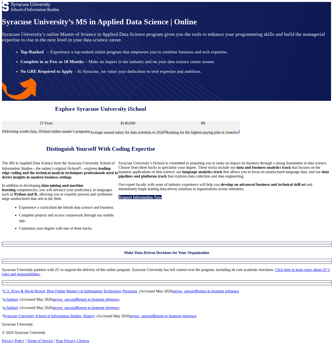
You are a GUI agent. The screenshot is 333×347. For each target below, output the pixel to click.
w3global (10, 299)
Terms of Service (40, 341)
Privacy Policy (13, 341)
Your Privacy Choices (72, 341)
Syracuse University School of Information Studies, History (49, 316)
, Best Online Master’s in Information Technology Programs (70, 291)
